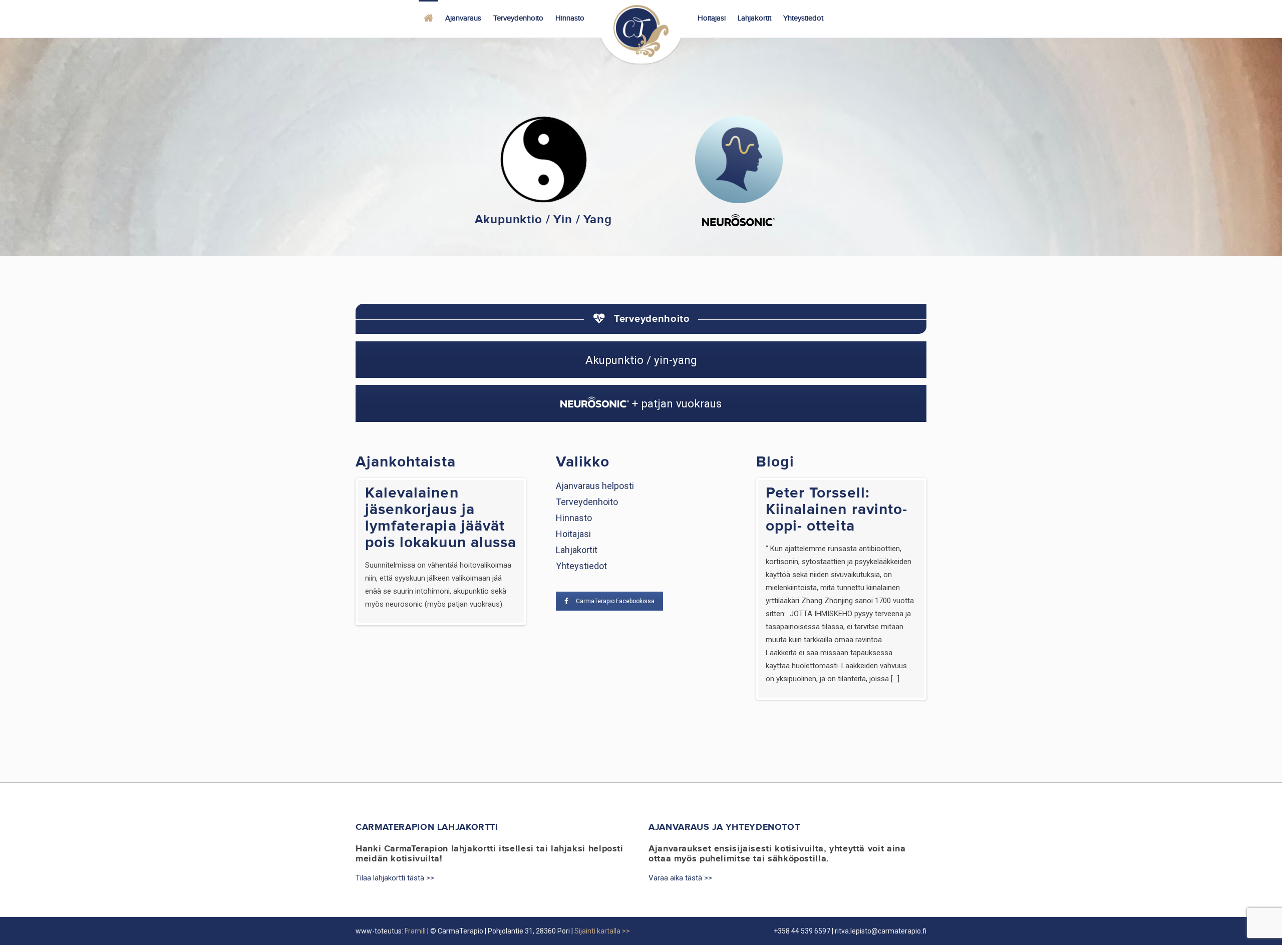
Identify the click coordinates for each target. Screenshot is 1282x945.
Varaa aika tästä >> (680, 877)
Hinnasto (574, 518)
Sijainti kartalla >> (602, 931)
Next (539, 552)
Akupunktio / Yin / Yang (543, 219)
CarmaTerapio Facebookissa (615, 601)
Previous (343, 552)
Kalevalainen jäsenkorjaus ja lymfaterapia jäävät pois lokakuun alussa (440, 518)
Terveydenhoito (587, 502)
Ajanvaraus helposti (595, 486)
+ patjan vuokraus (675, 403)
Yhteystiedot (581, 566)
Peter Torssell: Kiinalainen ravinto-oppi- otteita (836, 509)
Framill (415, 931)
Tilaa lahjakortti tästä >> (395, 877)
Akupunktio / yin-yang (641, 359)
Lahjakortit (576, 550)
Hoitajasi (573, 534)
